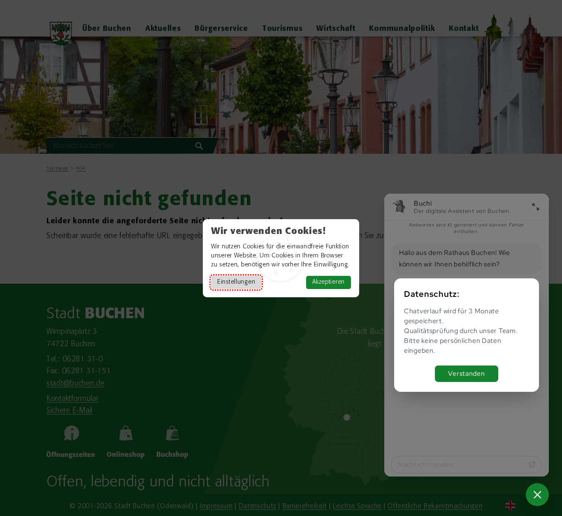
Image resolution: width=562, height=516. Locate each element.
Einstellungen (236, 282)
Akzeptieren (328, 282)
